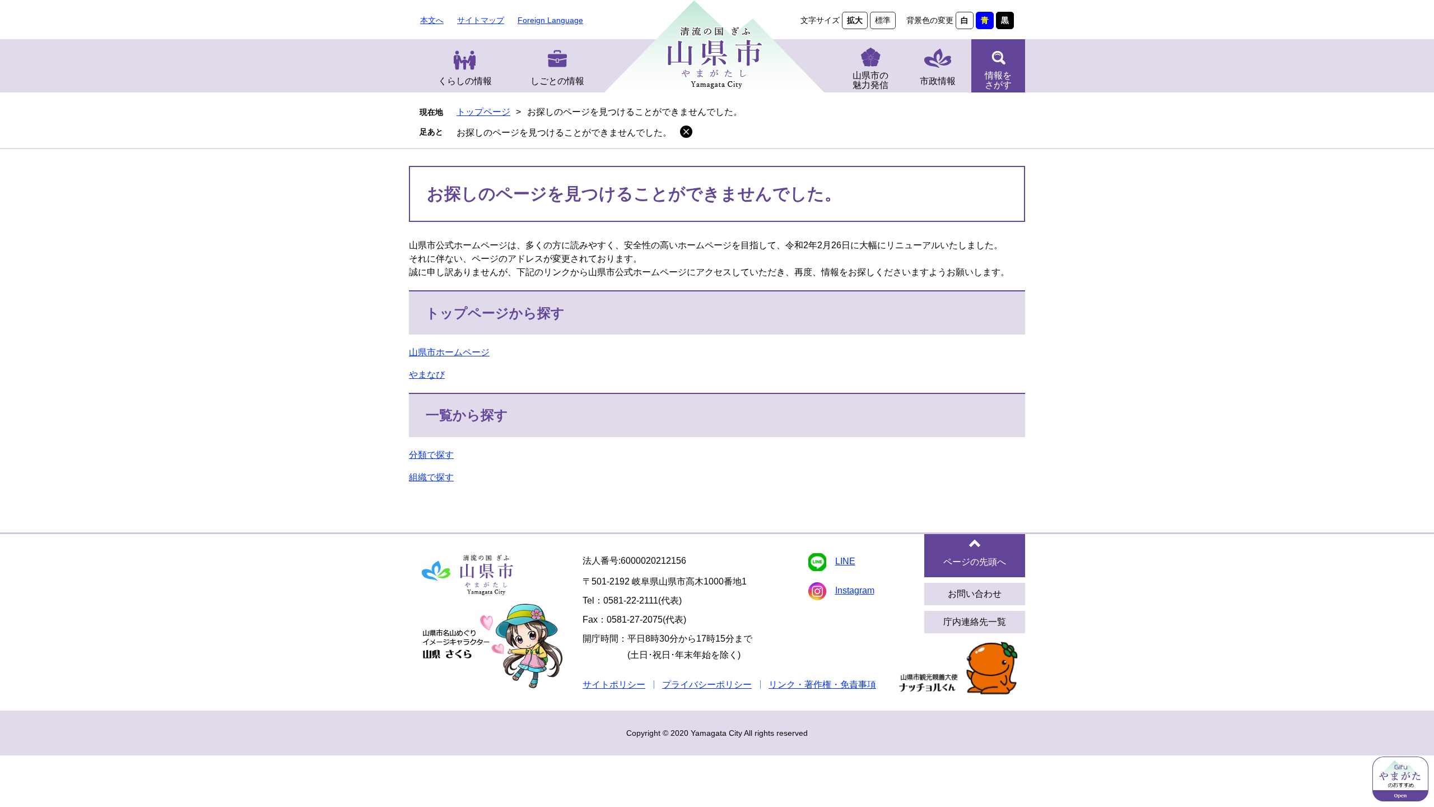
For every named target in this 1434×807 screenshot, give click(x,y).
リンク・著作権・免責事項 (822, 684)
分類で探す (431, 455)
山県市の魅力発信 (870, 80)
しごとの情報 (557, 81)
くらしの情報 (465, 81)
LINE (845, 561)
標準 (883, 20)
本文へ (432, 20)
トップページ (483, 112)
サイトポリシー (614, 684)
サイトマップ (480, 20)
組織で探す (431, 477)
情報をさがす (998, 80)
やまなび (427, 374)
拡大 (855, 20)
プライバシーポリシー (707, 684)
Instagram (854, 590)
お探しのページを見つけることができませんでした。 (564, 132)
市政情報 (938, 81)
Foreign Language (550, 20)
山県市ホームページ (449, 352)
